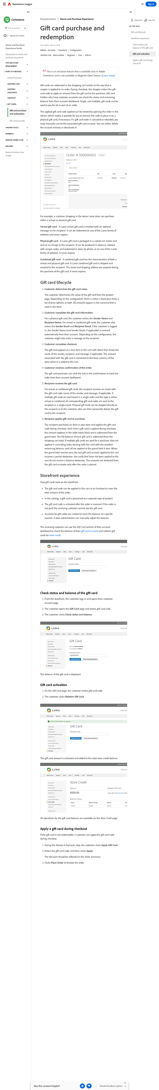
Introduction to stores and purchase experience (16, 56)
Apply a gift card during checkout (142, 62)
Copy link (151, 20)
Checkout (11, 98)
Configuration (76, 50)
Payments (10, 134)
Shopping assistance (12, 91)
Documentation (48, 18)
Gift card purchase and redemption (18, 112)
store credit (55, 535)
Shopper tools (12, 127)
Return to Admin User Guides (15, 154)
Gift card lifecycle (138, 32)
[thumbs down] (89, 1085)
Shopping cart (13, 84)
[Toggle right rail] (130, 12)
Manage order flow (14, 140)
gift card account (89, 531)
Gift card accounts (17, 120)
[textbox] (16, 28)
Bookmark (138, 20)
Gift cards (11, 104)
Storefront (62, 50)
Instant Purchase (14, 77)
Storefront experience (140, 38)
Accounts (51, 50)
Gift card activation (141, 53)
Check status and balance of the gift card (143, 46)
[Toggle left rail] (28, 12)
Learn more (108, 75)
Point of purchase (13, 71)
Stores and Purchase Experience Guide (15, 47)
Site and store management (12, 64)
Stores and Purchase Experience (77, 18)
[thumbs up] (82, 1085)
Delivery (9, 146)
